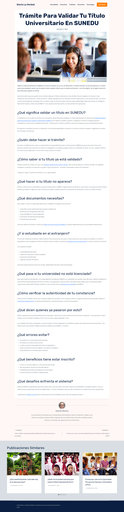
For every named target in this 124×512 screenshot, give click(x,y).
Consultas (63, 4)
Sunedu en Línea (32, 394)
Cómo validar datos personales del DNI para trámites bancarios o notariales (35, 433)
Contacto (102, 5)
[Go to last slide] (9, 473)
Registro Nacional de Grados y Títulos (56, 165)
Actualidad (54, 4)
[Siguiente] (114, 473)
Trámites (72, 4)
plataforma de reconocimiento (77, 241)
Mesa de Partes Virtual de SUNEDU (55, 224)
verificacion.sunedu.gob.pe (25, 301)
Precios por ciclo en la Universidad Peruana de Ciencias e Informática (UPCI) (88, 433)
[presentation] (24, 463)
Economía (81, 4)
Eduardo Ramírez (62, 411)
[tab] (58, 494)
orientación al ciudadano (68, 284)
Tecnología (90, 4)
